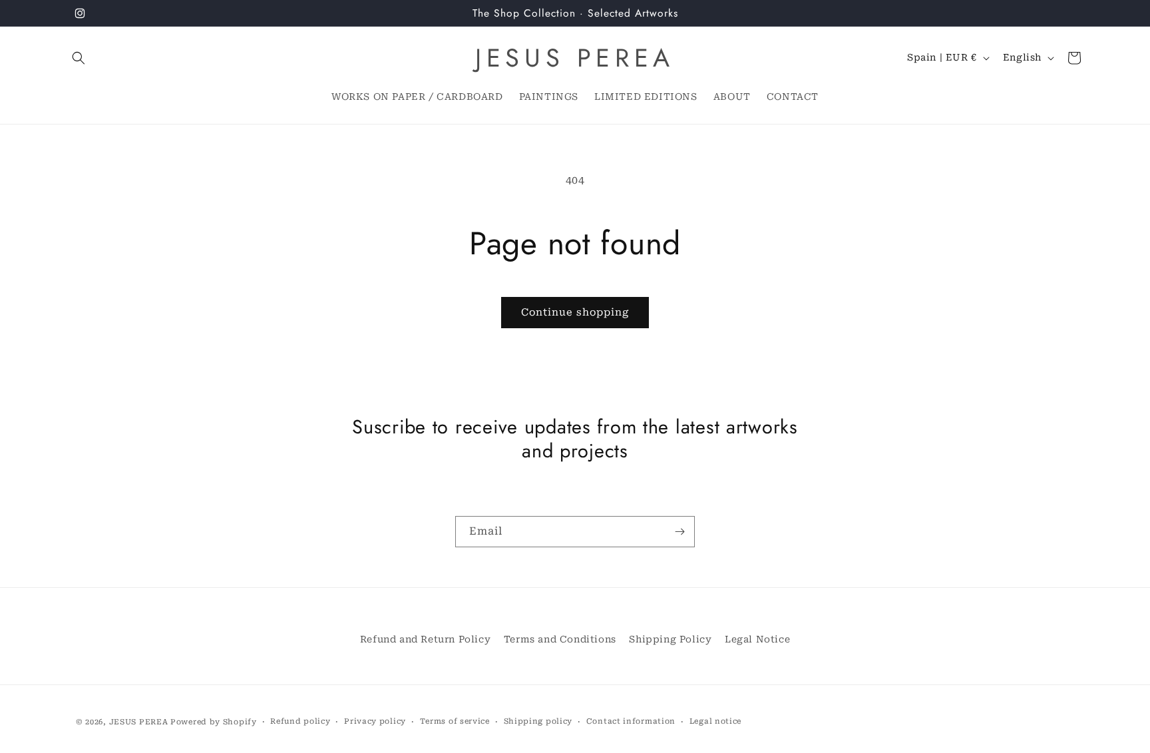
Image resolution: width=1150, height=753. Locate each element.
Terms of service (455, 721)
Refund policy (300, 721)
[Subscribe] (679, 531)
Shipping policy (538, 721)
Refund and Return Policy (425, 639)
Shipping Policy (670, 639)
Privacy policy (375, 721)
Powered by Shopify (213, 722)
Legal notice (715, 721)
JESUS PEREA (138, 722)
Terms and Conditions (560, 639)
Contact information (630, 721)
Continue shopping (575, 312)
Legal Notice (757, 639)
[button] (78, 58)
